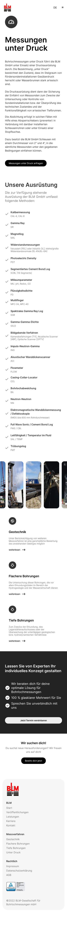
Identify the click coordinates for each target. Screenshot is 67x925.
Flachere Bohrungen (18, 843)
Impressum (12, 866)
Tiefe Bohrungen (16, 848)
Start (9, 807)
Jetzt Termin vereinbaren (33, 720)
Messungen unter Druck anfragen (26, 163)
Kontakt (10, 825)
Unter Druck (13, 852)
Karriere (10, 821)
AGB (8, 875)
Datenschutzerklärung (19, 870)
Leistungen (12, 816)
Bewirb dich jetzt (33, 760)
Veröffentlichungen (17, 812)
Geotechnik (13, 839)
